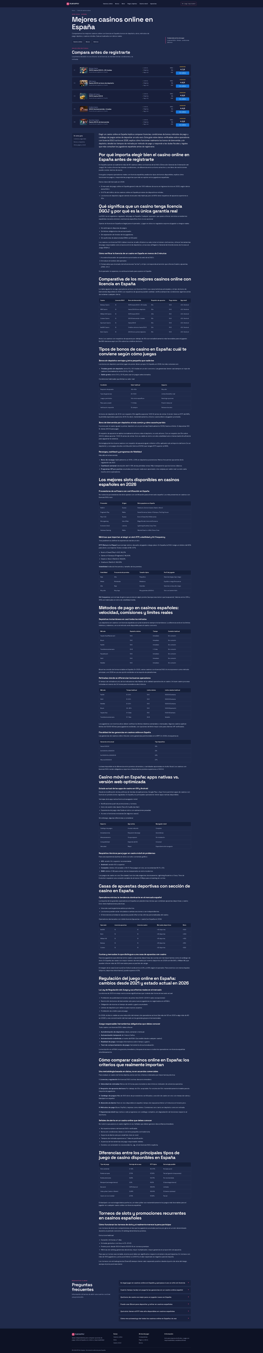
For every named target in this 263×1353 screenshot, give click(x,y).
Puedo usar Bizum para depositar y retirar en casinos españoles (146, 1304)
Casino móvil (144, 4)
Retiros (96, 42)
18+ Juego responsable (188, 4)
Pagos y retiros (143, 1340)
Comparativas (143, 1337)
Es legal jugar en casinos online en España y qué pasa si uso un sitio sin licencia (153, 1283)
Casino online (77, 42)
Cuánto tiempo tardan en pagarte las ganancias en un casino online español (152, 1290)
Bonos (117, 4)
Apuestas (153, 4)
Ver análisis (182, 73)
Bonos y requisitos (79, 142)
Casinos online (108, 4)
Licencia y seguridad (80, 139)
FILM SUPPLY (73, 4)
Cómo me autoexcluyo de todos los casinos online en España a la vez (149, 1318)
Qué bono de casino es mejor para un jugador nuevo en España (146, 1297)
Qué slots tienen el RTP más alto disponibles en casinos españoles (148, 1311)
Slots (123, 4)
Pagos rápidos (132, 4)
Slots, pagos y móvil (80, 145)
